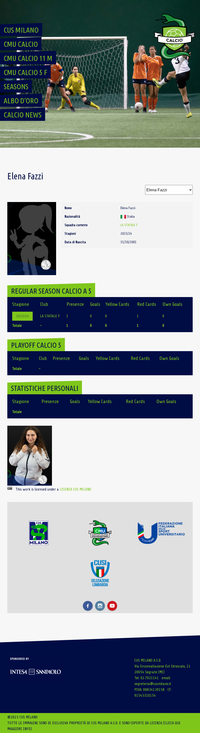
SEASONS (16, 86)
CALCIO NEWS (22, 115)
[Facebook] (88, 606)
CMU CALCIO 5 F (25, 72)
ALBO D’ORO (21, 100)
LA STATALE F (129, 225)
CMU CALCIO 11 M (28, 58)
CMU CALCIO (21, 44)
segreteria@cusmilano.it (152, 684)
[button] (29, 456)
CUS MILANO (21, 30)
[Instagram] (100, 606)
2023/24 (22, 316)
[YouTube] (112, 606)
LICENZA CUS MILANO (75, 489)
